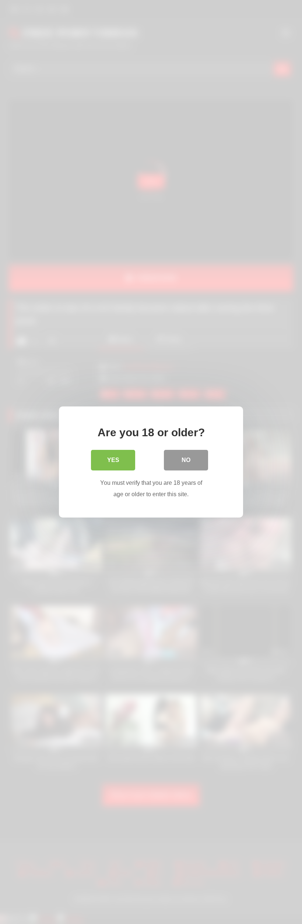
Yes (113, 460)
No (186, 460)
